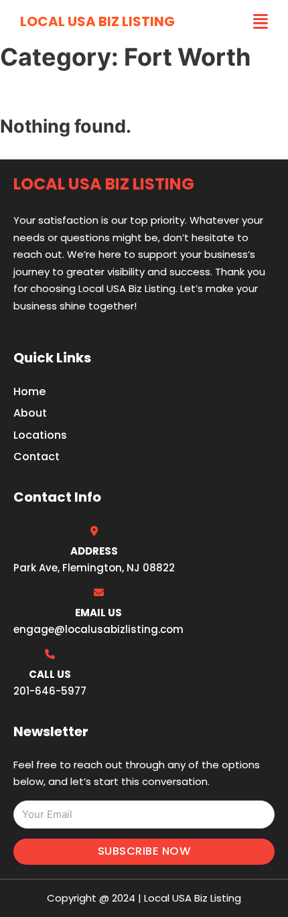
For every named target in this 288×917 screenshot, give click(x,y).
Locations (40, 435)
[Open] (260, 21)
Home (29, 391)
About (30, 413)
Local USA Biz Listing (97, 21)
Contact (36, 456)
